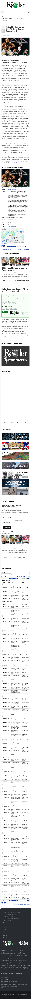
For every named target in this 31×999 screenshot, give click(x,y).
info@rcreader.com (6, 979)
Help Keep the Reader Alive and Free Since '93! (15, 290)
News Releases (6, 937)
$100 (11, 298)
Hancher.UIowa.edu (17, 163)
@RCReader (4, 988)
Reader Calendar (7, 920)
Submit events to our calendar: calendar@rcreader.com (15, 984)
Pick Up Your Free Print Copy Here (11, 912)
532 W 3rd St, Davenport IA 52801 (9, 976)
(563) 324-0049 (4, 977)
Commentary (6, 925)
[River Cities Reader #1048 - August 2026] (15, 397)
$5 (6, 303)
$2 (3, 303)
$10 (9, 303)
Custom (15, 298)
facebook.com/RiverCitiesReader (9, 986)
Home (3, 17)
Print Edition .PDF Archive (9, 914)
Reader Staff (6, 35)
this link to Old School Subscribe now (15, 281)
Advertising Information (9, 916)
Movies (4, 931)
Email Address (7, 522)
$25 (3, 298)
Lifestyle (5, 935)
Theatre (5, 927)
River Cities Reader (22, 422)
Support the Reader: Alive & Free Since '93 (13, 918)
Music (4, 929)
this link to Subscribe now (15, 558)
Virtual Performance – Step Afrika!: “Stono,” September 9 (15, 29)
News (4, 922)
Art (3, 933)
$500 (11, 308)
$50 (7, 298)
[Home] (15, 5)
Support (5, 311)
